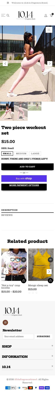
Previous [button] (5, 63)
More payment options (24, 185)
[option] (27, 63)
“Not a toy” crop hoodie (10, 286)
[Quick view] (23, 259)
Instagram (5, 322)
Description (9, 210)
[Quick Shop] (23, 280)
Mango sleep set (38, 285)
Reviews (6, 215)
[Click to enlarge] (49, 30)
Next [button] (49, 63)
